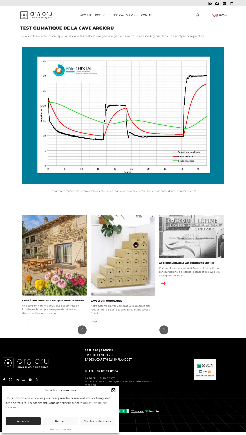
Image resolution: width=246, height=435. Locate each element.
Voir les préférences (97, 421)
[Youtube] (224, 4)
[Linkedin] (231, 4)
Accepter (23, 421)
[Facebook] (217, 4)
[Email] (23, 379)
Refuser (60, 421)
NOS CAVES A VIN (124, 15)
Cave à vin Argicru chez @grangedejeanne (53, 300)
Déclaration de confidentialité (60, 429)
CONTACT (147, 15)
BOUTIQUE (102, 15)
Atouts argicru (100, 292)
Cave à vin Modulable (106, 300)
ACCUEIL (85, 15)
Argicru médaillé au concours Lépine (186, 263)
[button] (113, 390)
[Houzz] (36, 379)
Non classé (30, 291)
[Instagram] (210, 4)
